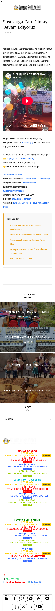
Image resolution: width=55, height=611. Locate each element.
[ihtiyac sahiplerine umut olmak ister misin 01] (27, 339)
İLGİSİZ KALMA (27, 294)
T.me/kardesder (29, 182)
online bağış (27, 142)
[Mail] (31, 598)
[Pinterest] (20, 40)
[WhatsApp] (27, 40)
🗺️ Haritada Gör (35, 582)
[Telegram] (48, 40)
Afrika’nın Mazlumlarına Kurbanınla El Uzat (29, 234)
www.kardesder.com (12, 174)
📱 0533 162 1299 (11, 578)
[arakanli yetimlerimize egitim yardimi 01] (27, 314)
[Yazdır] (41, 40)
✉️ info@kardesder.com (14, 582)
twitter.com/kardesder (13, 190)
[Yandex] (31, 607)
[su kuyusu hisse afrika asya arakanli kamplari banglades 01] (27, 390)
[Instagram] (22, 598)
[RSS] (39, 598)
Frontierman (38, 584)
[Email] (34, 40)
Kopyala (46, 455)
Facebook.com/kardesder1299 (36, 178)
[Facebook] (6, 40)
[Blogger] (6, 598)
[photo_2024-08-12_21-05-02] (27, 365)
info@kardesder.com (21, 198)
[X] (13, 40)
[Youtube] (39, 607)
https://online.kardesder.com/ (20, 158)
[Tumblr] (15, 607)
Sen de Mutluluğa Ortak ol (21, 258)
